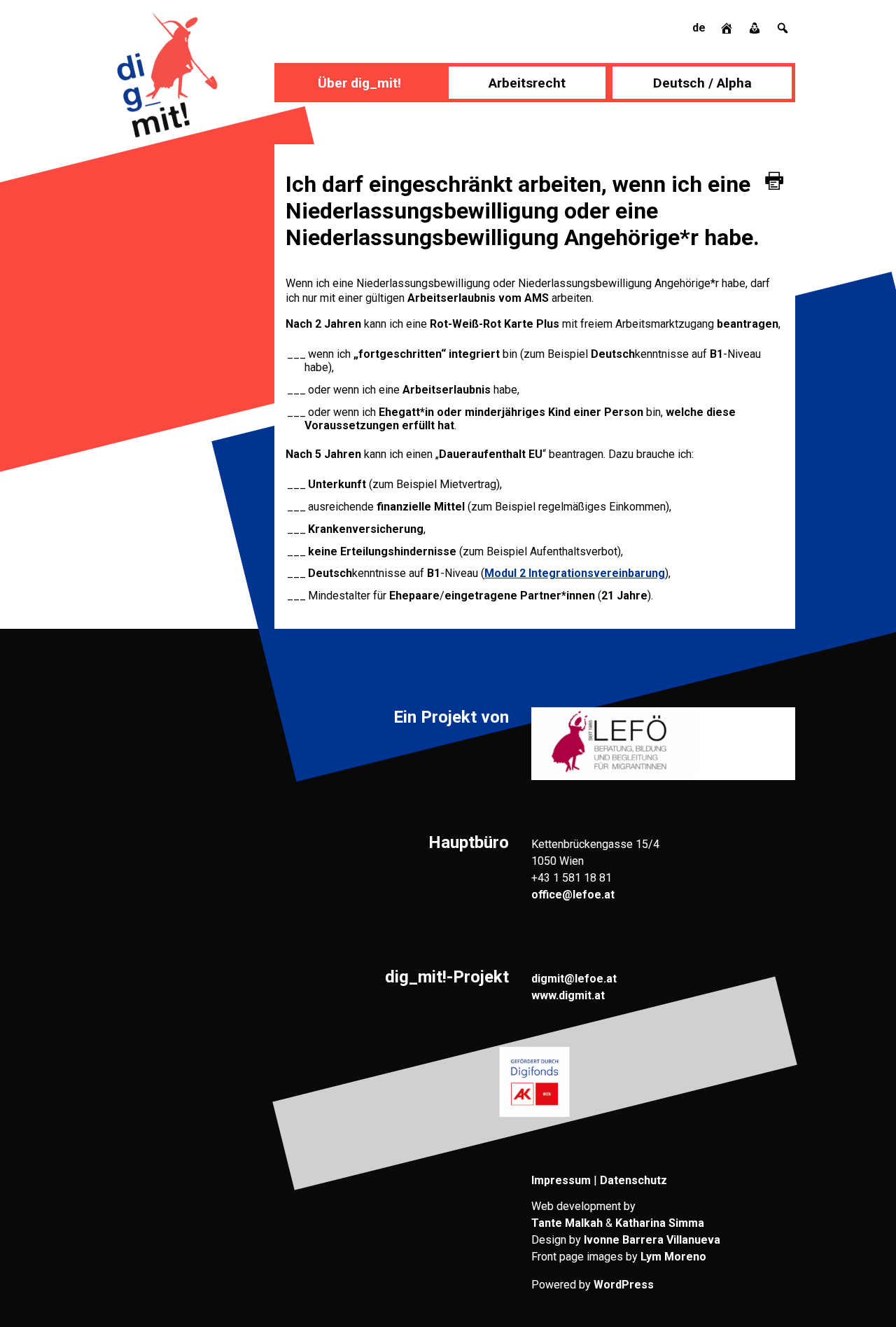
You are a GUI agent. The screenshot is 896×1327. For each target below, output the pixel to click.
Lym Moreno (673, 1256)
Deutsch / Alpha (702, 83)
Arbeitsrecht (527, 83)
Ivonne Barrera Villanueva (652, 1239)
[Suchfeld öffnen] (782, 27)
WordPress (624, 1284)
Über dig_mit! (359, 83)
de (699, 27)
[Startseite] (728, 27)
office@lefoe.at (573, 894)
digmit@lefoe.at (574, 978)
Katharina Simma (659, 1223)
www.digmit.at (568, 995)
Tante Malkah (567, 1223)
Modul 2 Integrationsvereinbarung (574, 573)
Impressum (561, 1180)
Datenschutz (633, 1180)
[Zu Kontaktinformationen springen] (756, 27)
